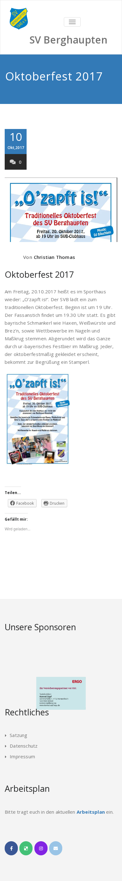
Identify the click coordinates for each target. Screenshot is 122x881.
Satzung (18, 735)
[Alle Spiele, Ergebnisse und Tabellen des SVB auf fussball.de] (26, 848)
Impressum (22, 756)
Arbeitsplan (91, 812)
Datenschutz (24, 746)
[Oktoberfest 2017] (61, 210)
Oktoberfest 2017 (39, 274)
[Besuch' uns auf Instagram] (41, 848)
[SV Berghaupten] (61, 8)
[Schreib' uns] (55, 848)
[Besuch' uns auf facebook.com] (11, 848)
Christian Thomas (54, 257)
